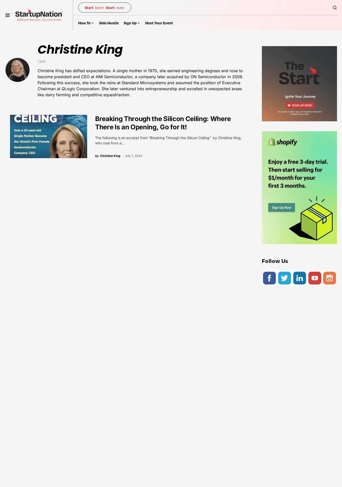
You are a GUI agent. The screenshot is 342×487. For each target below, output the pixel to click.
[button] (7, 15)
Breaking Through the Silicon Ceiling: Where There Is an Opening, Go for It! (163, 123)
